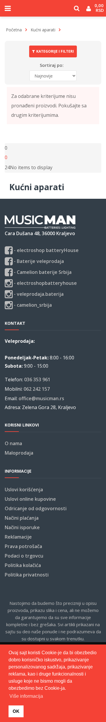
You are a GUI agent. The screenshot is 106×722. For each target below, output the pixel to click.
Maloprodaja (19, 453)
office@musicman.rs (41, 398)
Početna (14, 30)
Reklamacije (18, 537)
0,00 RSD (100, 7)
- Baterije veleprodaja (38, 261)
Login (88, 10)
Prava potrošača (23, 546)
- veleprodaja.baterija (38, 294)
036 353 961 (37, 379)
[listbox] (7, 167)
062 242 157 (37, 389)
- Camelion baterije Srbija (42, 272)
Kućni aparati (43, 30)
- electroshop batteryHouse (46, 250)
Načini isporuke (22, 527)
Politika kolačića (23, 565)
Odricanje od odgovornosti (36, 508)
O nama (13, 443)
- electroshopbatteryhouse (45, 283)
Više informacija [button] (26, 696)
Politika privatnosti (27, 574)
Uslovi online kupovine (30, 499)
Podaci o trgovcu (24, 556)
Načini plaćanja (22, 518)
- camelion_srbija (32, 305)
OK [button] (16, 711)
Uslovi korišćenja (24, 489)
